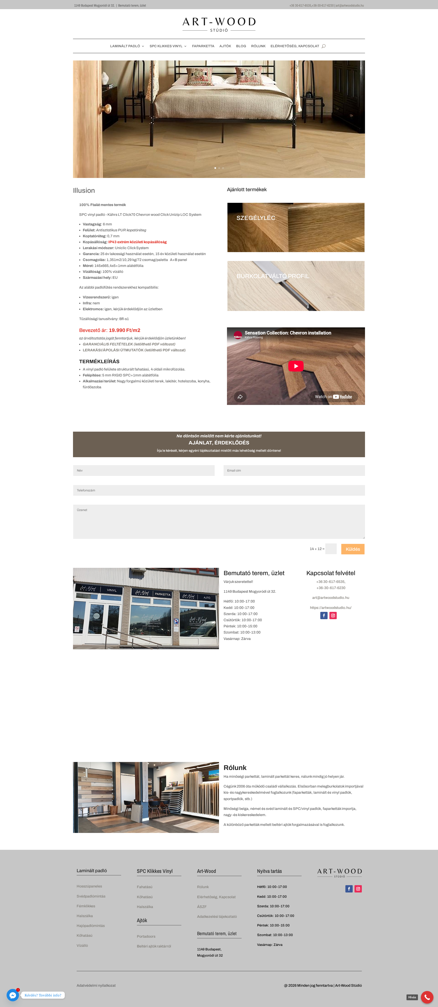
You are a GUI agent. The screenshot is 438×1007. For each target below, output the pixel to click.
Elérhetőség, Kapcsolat (216, 897)
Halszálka (85, 916)
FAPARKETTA (203, 46)
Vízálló (82, 945)
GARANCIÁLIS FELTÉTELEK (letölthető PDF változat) (129, 344)
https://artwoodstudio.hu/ (331, 608)
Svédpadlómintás (91, 896)
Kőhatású (84, 935)
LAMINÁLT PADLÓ (125, 46)
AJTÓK (225, 46)
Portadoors (146, 936)
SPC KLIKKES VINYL (166, 46)
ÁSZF (202, 907)
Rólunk (203, 887)
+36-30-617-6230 (323, 5)
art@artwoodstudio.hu (350, 5)
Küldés (353, 549)
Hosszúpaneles (89, 886)
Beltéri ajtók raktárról (154, 946)
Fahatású (144, 887)
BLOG (241, 46)
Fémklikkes (86, 906)
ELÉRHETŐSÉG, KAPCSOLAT (295, 46)
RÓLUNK (258, 46)
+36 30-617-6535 (300, 5)
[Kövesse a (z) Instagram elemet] (333, 615)
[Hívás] (427, 997)
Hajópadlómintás (91, 926)
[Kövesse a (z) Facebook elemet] (324, 615)
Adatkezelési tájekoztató (217, 916)
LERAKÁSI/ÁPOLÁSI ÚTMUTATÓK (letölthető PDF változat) (134, 350)
